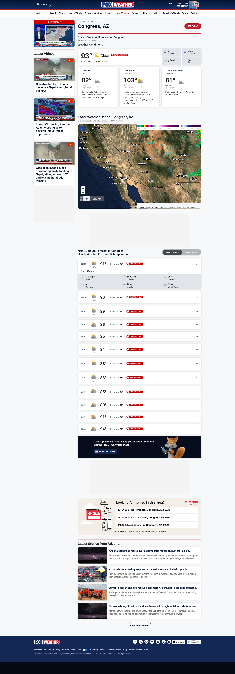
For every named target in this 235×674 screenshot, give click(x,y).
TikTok (164, 642)
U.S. (79, 21)
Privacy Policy (54, 650)
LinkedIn (158, 642)
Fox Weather (117, 5)
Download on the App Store (178, 642)
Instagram (146, 642)
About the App (40, 650)
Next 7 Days (191, 252)
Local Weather (122, 13)
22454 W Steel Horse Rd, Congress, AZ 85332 (144, 509)
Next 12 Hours (172, 252)
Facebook (135, 642)
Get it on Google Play (194, 642)
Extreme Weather (93, 13)
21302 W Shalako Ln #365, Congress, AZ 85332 (145, 517)
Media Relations (114, 650)
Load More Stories (139, 626)
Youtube (152, 642)
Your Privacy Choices (96, 650)
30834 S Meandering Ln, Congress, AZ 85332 (143, 525)
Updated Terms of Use (71, 650)
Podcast (195, 13)
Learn (108, 13)
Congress (91, 21)
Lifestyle (146, 13)
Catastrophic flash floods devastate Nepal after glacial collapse (54, 87)
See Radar (193, 26)
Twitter (141, 642)
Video (156, 13)
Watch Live (41, 13)
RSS (169, 642)
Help (146, 650)
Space (135, 13)
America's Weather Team (175, 13)
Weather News (57, 13)
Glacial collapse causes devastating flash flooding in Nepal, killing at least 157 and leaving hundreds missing (54, 174)
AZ (84, 21)
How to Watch (75, 13)
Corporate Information (132, 650)
